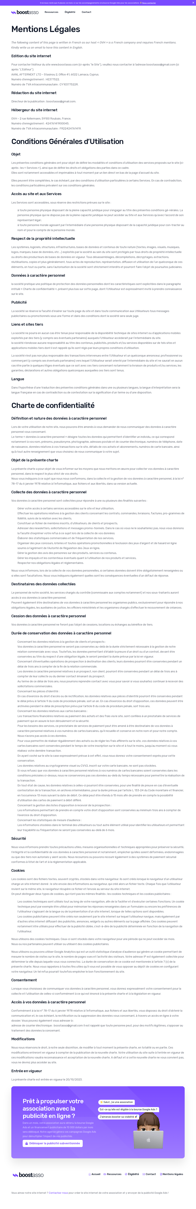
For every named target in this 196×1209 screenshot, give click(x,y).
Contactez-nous (58, 1192)
